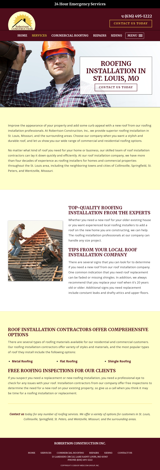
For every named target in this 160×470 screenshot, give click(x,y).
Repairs (94, 452)
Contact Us (125, 452)
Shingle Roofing (119, 361)
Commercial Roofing (70, 452)
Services (45, 452)
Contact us (17, 414)
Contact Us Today (131, 23)
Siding (108, 452)
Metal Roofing (22, 361)
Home (31, 452)
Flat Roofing (69, 361)
